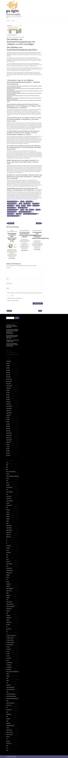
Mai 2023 (7, 448)
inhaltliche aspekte (36, 203)
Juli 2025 (7, 390)
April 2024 (8, 424)
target (7, 700)
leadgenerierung (9, 572)
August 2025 (8, 388)
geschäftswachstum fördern (12, 203)
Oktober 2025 (8, 383)
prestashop (8, 615)
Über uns (8, 20)
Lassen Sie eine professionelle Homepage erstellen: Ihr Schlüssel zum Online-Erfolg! (12, 344)
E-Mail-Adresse (9, 283)
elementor (8, 509)
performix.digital (13, 14)
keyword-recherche (11, 205)
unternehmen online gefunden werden (14, 215)
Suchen (17, 317)
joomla (7, 559)
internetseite (8, 552)
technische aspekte (11, 213)
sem (7, 631)
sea (6, 626)
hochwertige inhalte (27, 203)
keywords (18, 205)
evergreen (8, 514)
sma (7, 682)
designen (7, 503)
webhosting (8, 723)
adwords (7, 473)
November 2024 (9, 408)
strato (7, 691)
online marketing (9, 601)
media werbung (9, 590)
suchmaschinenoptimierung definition (25, 211)
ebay (7, 507)
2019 (7, 464)
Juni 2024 (8, 419)
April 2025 (8, 397)
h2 (6, 541)
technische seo (8, 705)
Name (7, 278)
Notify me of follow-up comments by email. (14, 298)
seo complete (8, 649)
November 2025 (9, 381)
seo (26, 209)
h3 (6, 543)
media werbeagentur (9, 588)
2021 (7, 469)
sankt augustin (8, 622)
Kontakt (13, 20)
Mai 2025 (7, 394)
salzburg (7, 619)
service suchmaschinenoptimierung (12, 671)
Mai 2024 (7, 421)
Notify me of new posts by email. (13, 300)
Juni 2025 (8, 392)
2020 (7, 467)
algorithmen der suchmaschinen (13, 201)
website (7, 727)
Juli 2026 (7, 363)
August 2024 (8, 415)
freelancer (8, 518)
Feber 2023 (8, 455)
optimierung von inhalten (12, 207)
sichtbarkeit (38, 209)
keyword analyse (9, 563)
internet (7, 550)
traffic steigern (18, 213)
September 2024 (9, 412)
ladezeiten (23, 205)
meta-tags (29, 205)
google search (8, 532)
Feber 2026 (8, 374)
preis (7, 613)
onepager (8, 597)
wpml (7, 745)
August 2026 (8, 361)
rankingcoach (8, 617)
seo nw (7, 660)
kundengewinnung (9, 570)
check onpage (8, 496)
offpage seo (8, 595)
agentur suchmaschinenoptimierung (12, 476)
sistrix (7, 678)
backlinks (22, 201)
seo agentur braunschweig (10, 635)
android (7, 482)
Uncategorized (8, 714)
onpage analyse (9, 608)
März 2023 (8, 453)
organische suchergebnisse (23, 207)
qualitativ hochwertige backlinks (13, 209)
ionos (7, 554)
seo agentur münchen (10, 637)
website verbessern (9, 734)
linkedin (7, 577)
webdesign (8, 718)
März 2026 (8, 372)
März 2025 (8, 399)
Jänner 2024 (8, 430)
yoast (7, 750)
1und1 (7, 462)
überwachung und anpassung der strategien (31, 213)
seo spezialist (8, 664)
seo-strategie (31, 209)
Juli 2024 (7, 417)
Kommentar (8, 267)
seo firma (7, 651)
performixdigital (16, 37)
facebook (7, 516)
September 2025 (9, 385)
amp (7, 480)
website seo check (9, 732)
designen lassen (9, 505)
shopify (7, 673)
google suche (8, 536)
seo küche (8, 653)
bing (7, 494)
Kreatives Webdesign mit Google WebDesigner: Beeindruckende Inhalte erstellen (12, 336)
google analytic (8, 525)
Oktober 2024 (8, 410)
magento (7, 581)
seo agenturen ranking (10, 642)
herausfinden (8, 545)
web (7, 716)
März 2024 (8, 426)
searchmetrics (8, 628)
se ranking (8, 624)
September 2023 (9, 439)
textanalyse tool (9, 709)
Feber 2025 (8, 401)
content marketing (9, 500)
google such (8, 534)
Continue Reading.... (11, 258)
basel (7, 489)
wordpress (8, 741)
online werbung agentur (10, 606)
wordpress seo (8, 743)
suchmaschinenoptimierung (12, 211)
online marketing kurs (10, 604)
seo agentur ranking (9, 640)
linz (6, 579)
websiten (7, 736)
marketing (8, 586)
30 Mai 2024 (10, 37)
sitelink (7, 680)
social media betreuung (10, 687)
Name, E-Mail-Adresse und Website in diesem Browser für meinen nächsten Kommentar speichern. (24, 292)
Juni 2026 (8, 365)
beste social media (9, 491)
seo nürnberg (8, 658)
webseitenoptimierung (10, 725)
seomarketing (8, 669)
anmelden (8, 485)
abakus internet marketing (10, 471)
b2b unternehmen (9, 487)
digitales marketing (29, 201)
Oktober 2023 (8, 437)
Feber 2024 (8, 428)
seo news (8, 655)
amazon (7, 478)
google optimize (9, 527)
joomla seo (8, 561)
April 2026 (8, 370)
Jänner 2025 (8, 403)
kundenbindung (9, 568)
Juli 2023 (7, 444)
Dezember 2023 (9, 433)
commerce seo (8, 498)
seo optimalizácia (9, 662)
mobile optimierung (36, 205)
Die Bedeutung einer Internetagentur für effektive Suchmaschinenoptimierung (40, 235)
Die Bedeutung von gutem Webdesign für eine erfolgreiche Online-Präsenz (11, 326)
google (20, 203)
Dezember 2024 (9, 406)
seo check (8, 646)
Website (7, 288)
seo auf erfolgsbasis (9, 644)
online (7, 599)
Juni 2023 (8, 446)
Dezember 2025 (9, 379)
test (7, 707)
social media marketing (10, 689)
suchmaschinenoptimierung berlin (12, 698)
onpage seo (8, 610)
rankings (22, 209)
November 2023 (9, 435)
